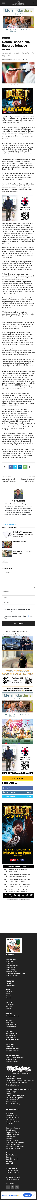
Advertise (9, 983)
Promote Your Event (12, 1039)
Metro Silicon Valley (12, 1119)
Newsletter (9, 961)
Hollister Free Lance (12, 1134)
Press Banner (10, 1142)
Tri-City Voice (10, 1148)
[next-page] (6, 561)
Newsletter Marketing (13, 1104)
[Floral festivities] (7, 544)
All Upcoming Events (12, 1033)
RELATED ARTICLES (9, 524)
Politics (8, 998)
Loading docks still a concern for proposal (9, 480)
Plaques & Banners (12, 976)
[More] (29, 467)
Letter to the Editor (12, 965)
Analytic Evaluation (12, 1102)
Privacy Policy (10, 969)
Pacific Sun (9, 1123)
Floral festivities (19, 542)
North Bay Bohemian (12, 1121)
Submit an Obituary (12, 1051)
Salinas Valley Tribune (13, 1144)
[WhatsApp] (25, 467)
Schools (8, 996)
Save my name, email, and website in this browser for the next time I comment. (16, 611)
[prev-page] (3, 561)
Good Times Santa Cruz (13, 1117)
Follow (29, 792)
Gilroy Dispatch (11, 1130)
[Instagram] (12, 1187)
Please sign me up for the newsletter (15, 616)
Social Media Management (14, 1098)
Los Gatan (9, 1138)
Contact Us (9, 963)
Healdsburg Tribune (12, 1132)
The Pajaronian (11, 1146)
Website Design (11, 1091)
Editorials (9, 1006)
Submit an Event (11, 1037)
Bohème (8, 1157)
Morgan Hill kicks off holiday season (27, 480)
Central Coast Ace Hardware (15, 1057)
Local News (10, 992)
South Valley (10, 1163)
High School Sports (12, 1024)
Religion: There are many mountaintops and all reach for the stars (23, 534)
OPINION (9, 1002)
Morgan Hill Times (12, 1140)
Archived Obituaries (12, 1049)
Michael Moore (6, 59)
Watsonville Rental (12, 1061)
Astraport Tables (11, 1059)
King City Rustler (11, 1136)
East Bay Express (11, 1115)
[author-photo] (18, 494)
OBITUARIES (10, 1045)
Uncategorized (6, 38)
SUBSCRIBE (10, 955)
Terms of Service (11, 972)
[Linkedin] (20, 467)
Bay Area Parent (11, 1155)
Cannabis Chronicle (12, 1159)
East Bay (9, 1161)
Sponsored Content (12, 1100)
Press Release (10, 967)
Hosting (8, 1094)
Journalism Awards (12, 1172)
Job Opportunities (12, 1170)
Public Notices (10, 985)
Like (30, 788)
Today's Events (11, 1035)
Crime (8, 994)
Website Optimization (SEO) (15, 1096)
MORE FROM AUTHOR (9, 527)
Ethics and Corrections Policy (15, 974)
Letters (8, 1008)
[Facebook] (11, 467)
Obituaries (9, 1047)
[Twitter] (15, 467)
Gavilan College (11, 1026)
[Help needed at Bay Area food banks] (7, 553)
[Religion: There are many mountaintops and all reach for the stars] (7, 534)
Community (10, 1004)
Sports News (10, 1022)
